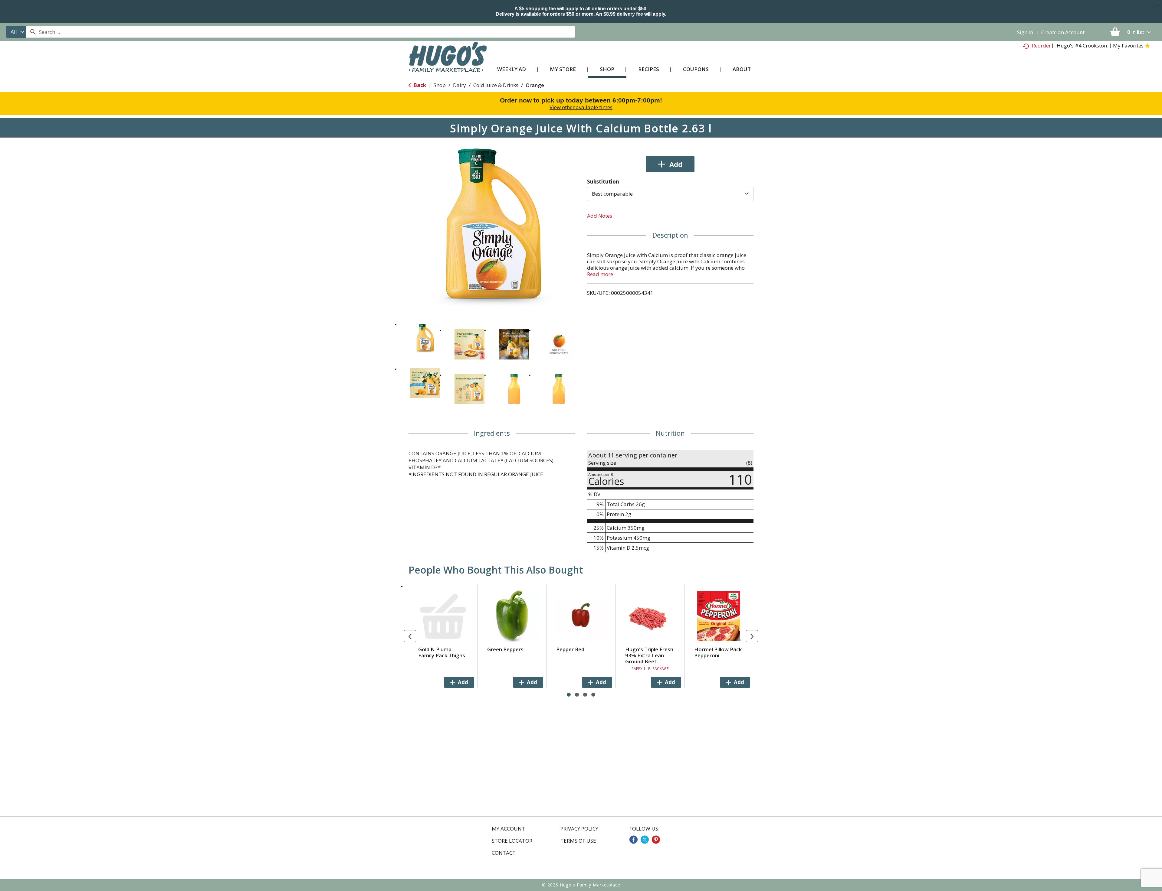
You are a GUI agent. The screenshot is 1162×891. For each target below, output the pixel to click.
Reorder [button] (1041, 45)
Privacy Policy (579, 829)
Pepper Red (570, 649)
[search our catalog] (32, 32)
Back (419, 85)
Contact (504, 853)
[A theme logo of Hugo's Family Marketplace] (448, 63)
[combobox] (16, 32)
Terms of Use (578, 841)
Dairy (459, 85)
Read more (600, 274)
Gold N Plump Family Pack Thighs (441, 652)
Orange (535, 85)
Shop (440, 85)
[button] (425, 338)
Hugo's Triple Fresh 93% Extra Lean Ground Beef (649, 655)
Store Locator (512, 841)
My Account (508, 829)
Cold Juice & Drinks (495, 85)
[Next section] (752, 636)
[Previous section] (410, 636)
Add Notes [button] (599, 215)
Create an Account (1063, 32)
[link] (633, 839)
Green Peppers (505, 649)
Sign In (1025, 32)
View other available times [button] (581, 107)
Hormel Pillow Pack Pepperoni (718, 652)
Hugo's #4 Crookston (1082, 45)
